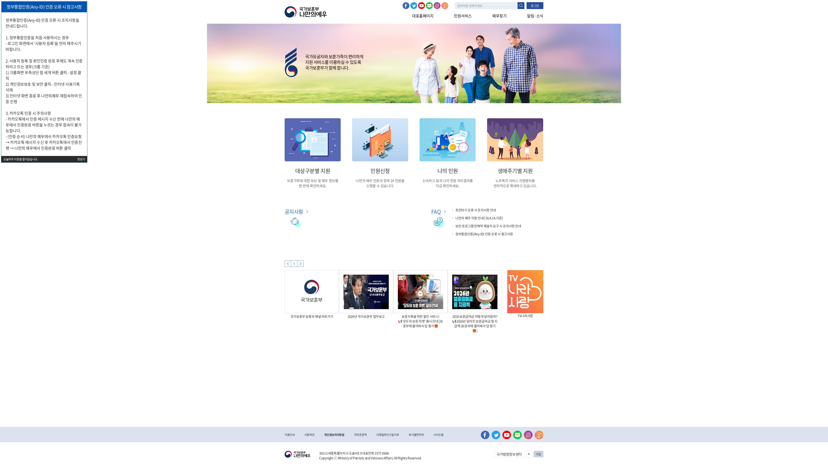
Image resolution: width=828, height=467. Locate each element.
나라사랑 (444, 5)
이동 (538, 454)
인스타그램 (437, 5)
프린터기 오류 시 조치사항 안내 (475, 210)
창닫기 (81, 159)
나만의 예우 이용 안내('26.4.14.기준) (479, 218)
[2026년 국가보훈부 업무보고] (366, 291)
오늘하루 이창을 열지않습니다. (20, 159)
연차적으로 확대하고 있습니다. (515, 185)
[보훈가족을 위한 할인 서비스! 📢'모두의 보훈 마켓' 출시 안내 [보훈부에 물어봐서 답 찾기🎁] (420, 291)
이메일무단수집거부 (387, 435)
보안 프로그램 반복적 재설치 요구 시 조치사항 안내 (488, 226)
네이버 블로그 (429, 5)
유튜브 (421, 5)
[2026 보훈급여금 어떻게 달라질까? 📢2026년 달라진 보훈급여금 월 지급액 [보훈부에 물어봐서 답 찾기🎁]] (475, 291)
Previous (288, 263)
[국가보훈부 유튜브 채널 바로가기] (312, 291)
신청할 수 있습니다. (380, 185)
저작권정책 (360, 435)
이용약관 (309, 435)
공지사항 (294, 211)
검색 (521, 5)
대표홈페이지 (422, 16)
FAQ (436, 211)
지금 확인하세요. (447, 185)
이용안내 (290, 435)
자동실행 (294, 263)
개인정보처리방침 (334, 435)
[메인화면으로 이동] (306, 11)
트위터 (413, 5)
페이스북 (406, 5)
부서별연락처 (416, 435)
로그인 (535, 5)
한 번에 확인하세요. (312, 185)
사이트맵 (438, 435)
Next (300, 263)
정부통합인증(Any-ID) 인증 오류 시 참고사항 (484, 234)
